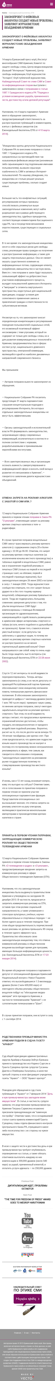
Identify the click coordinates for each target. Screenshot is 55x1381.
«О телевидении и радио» (19, 865)
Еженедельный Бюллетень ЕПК (21, 13)
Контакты (36, 1333)
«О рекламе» (41, 865)
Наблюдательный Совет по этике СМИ (22, 81)
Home (4, 13)
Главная (17, 1333)
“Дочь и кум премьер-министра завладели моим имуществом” (27, 1097)
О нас (26, 1333)
